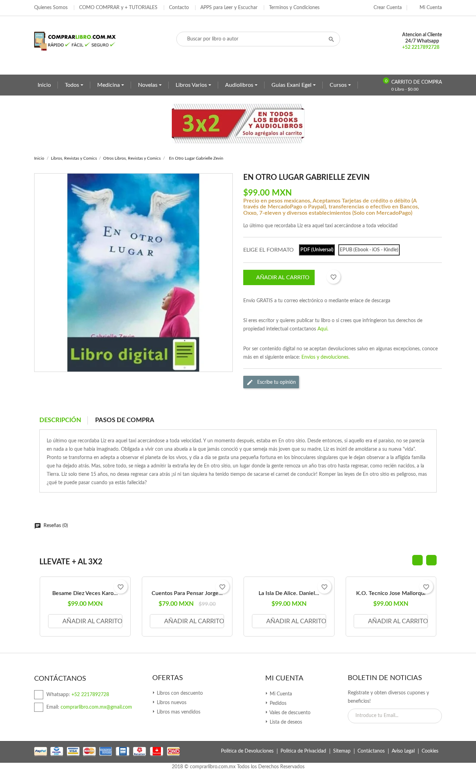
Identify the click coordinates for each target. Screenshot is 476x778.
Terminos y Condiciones (294, 7)
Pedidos (277, 703)
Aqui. (322, 329)
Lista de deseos (285, 722)
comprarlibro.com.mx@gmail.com (96, 707)
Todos (72, 85)
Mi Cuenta (284, 678)
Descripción (60, 420)
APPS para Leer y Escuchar (229, 7)
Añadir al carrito (282, 277)
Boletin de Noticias (385, 677)
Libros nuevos (170, 702)
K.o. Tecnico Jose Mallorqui (390, 593)
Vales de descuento (289, 712)
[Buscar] (331, 39)
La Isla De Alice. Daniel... (289, 593)
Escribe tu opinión (276, 382)
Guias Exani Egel (292, 85)
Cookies (430, 751)
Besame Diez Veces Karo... (85, 593)
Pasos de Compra (124, 420)
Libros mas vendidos (177, 712)
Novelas (148, 85)
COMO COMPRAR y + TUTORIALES (118, 7)
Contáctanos (371, 751)
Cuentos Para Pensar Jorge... (187, 593)
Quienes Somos (51, 7)
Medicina (109, 85)
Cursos (339, 85)
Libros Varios (192, 85)
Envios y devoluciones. (325, 357)
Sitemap (342, 751)
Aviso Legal (403, 751)
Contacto (179, 7)
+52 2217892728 (420, 47)
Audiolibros (240, 85)
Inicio (44, 85)
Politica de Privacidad (303, 751)
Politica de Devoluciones (247, 751)
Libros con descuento (179, 693)
